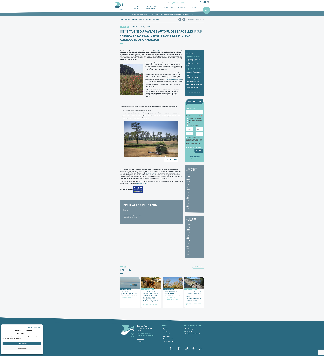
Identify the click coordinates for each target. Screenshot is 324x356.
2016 (187, 201)
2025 (188, 176)
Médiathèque (182, 7)
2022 (188, 184)
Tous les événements (194, 92)
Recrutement (167, 336)
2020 (188, 190)
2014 (188, 206)
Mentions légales (190, 329)
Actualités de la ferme (194, 125)
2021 (187, 187)
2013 (187, 209)
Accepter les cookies (22, 343)
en (208, 2)
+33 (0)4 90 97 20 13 (145, 334)
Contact (141, 341)
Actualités (195, 7)
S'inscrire (198, 150)
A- (180, 19)
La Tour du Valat (137, 7)
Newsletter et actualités (195, 118)
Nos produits (206, 10)
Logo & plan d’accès (169, 341)
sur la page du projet (142, 183)
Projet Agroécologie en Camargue (133, 215)
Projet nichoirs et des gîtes (130, 217)
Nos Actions (168, 7)
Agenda (165, 329)
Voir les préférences (22, 348)
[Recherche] (201, 2)
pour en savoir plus (150, 173)
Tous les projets (198, 266)
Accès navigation (150, 2)
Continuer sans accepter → (34, 327)
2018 (187, 195)
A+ (184, 19)
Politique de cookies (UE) (192, 334)
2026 (188, 174)
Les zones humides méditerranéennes (152, 7)
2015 (187, 203)
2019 (187, 193)
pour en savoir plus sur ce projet (173, 80)
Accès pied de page (165, 2)
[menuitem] (200, 2)
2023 (188, 182)
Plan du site (188, 331)
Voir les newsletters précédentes (195, 157)
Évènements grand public (195, 120)
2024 (188, 179)
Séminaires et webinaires (195, 123)
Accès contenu (157, 2)
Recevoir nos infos (168, 339)
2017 (187, 198)
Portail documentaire (191, 2)
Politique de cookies (21, 352)
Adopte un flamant (178, 2)
